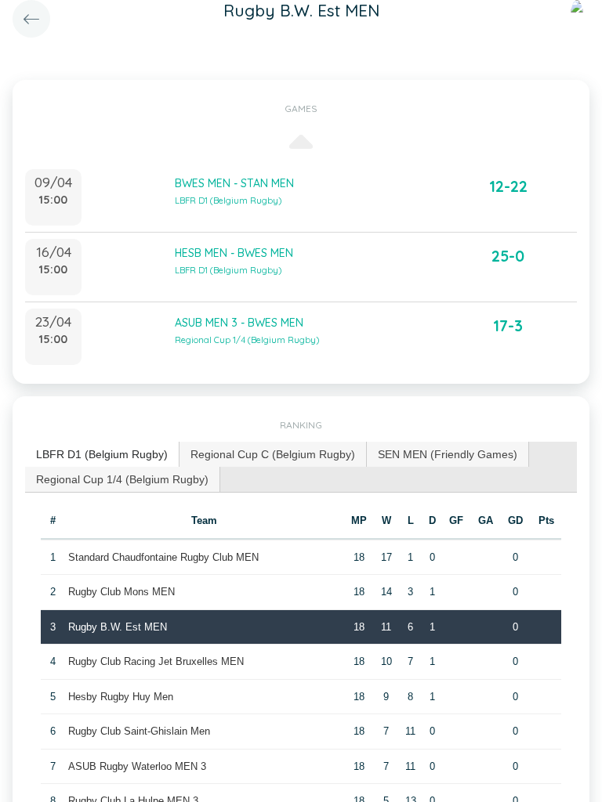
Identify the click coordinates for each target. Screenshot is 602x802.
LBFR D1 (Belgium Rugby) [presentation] (102, 454)
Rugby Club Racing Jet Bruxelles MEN (156, 661)
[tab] (102, 455)
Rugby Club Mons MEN (121, 592)
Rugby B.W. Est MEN (117, 627)
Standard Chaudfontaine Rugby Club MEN (163, 557)
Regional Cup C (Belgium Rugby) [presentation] (272, 454)
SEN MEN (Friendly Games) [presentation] (447, 454)
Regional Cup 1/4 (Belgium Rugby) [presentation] (122, 479)
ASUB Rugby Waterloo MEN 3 (137, 766)
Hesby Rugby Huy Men (120, 697)
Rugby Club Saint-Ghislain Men (139, 731)
